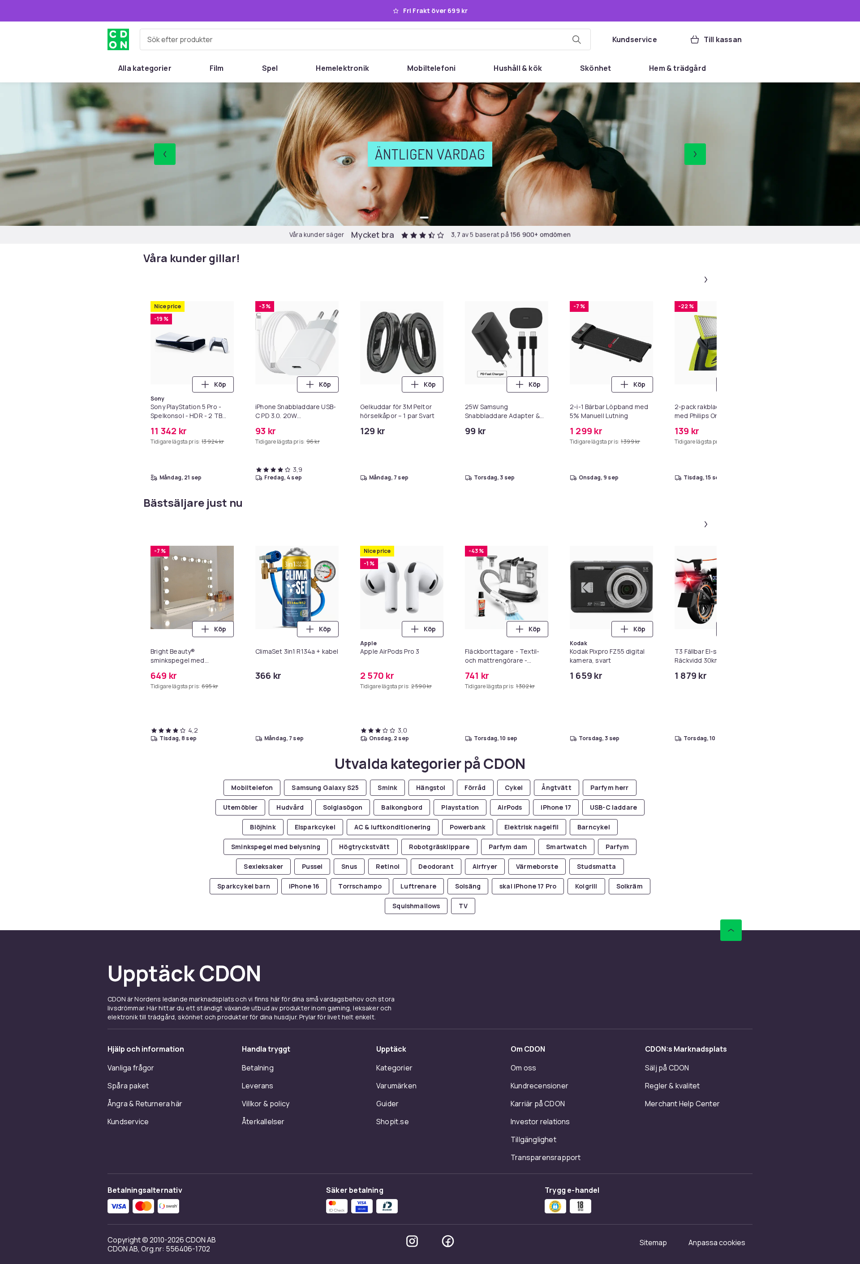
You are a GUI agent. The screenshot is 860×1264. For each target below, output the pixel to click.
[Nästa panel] (706, 279)
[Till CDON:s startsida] (118, 39)
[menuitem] (145, 68)
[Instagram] (412, 1241)
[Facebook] (448, 1241)
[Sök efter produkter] (576, 39)
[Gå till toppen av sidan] (731, 930)
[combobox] (365, 39)
